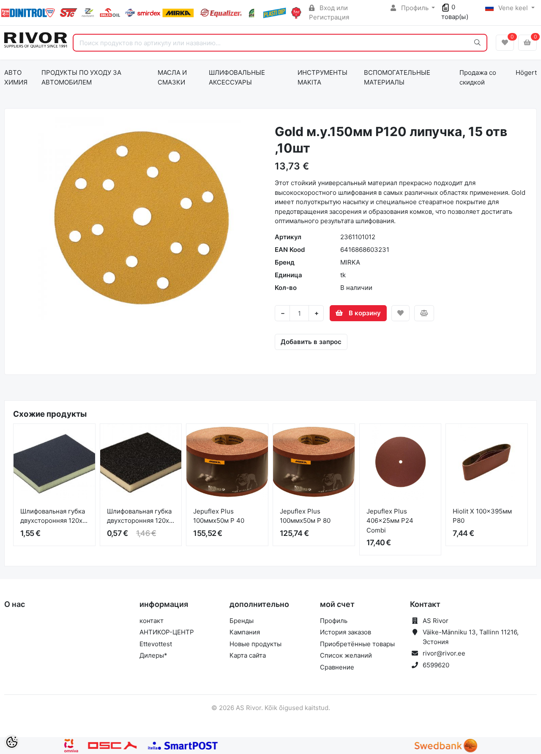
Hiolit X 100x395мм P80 (482, 516)
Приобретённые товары (357, 644)
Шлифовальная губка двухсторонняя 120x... (53, 516)
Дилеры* (153, 655)
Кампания (245, 632)
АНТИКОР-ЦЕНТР (166, 632)
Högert (526, 72)
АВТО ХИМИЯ (15, 77)
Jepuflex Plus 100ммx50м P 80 (305, 516)
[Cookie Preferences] (11, 742)
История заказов (345, 632)
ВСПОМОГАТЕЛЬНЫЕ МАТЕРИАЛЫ (397, 77)
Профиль (414, 8)
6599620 (436, 665)
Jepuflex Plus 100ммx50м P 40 (218, 516)
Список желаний (346, 655)
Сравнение (337, 667)
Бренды (242, 621)
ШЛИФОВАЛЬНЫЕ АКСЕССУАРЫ (237, 77)
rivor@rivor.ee (444, 653)
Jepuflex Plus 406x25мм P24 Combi (389, 520)
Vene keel (513, 8)
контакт (151, 621)
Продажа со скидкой (477, 77)
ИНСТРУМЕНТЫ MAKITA (322, 77)
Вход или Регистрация (329, 13)
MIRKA (350, 262)
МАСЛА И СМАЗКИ (172, 77)
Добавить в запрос (311, 342)
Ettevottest (155, 644)
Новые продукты (255, 644)
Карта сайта (248, 655)
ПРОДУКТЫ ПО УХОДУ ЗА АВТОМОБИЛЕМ (81, 77)
